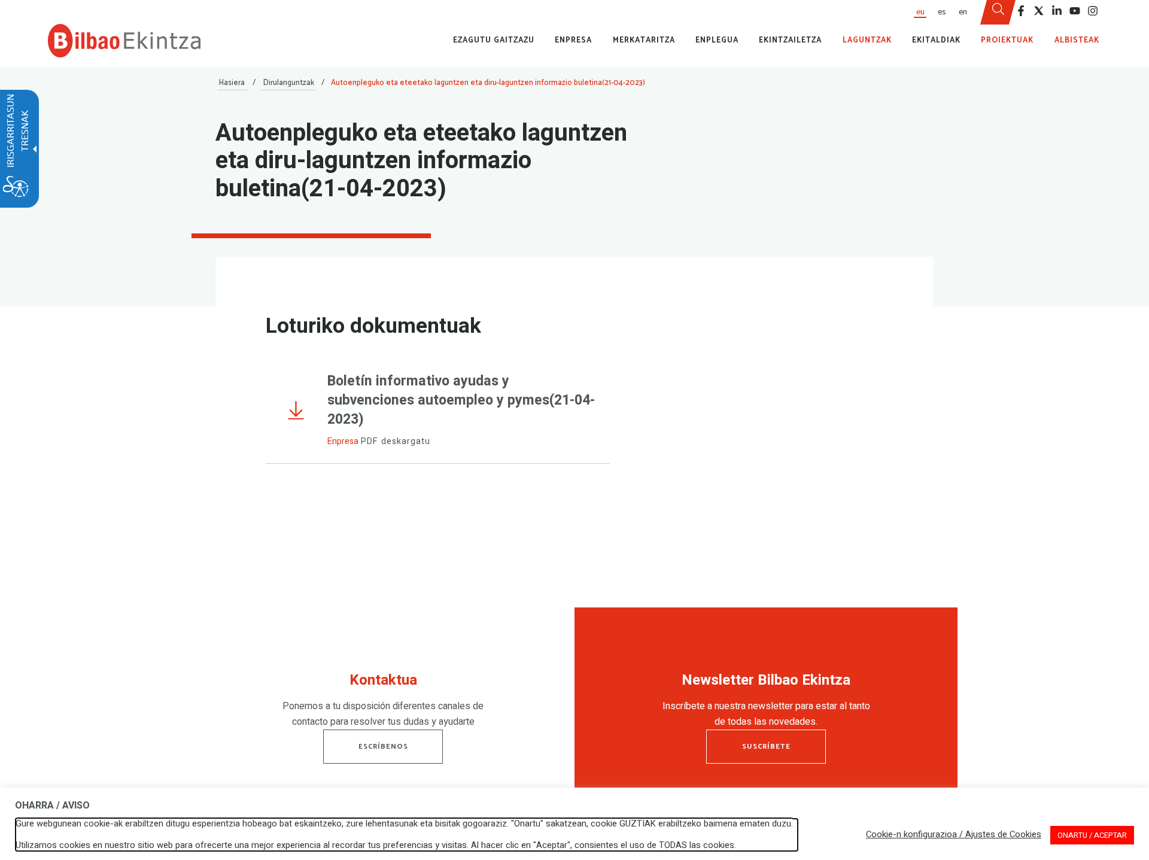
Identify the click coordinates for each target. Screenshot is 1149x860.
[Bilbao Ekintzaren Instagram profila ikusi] (1092, 10)
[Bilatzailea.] (998, 12)
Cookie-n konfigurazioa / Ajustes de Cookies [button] (953, 834)
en (963, 12)
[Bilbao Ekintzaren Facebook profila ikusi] (1021, 10)
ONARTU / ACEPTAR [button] (1092, 835)
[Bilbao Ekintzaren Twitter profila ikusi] (1039, 10)
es (942, 12)
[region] (383, 703)
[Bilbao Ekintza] (124, 40)
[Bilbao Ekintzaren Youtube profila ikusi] (1074, 10)
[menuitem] (920, 12)
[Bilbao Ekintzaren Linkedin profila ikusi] (1056, 10)
